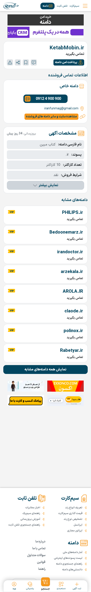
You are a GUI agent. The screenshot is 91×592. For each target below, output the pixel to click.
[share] (18, 62)
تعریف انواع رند (73, 508)
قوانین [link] (41, 562)
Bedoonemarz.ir (66, 232)
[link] (11, 6)
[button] (68, 62)
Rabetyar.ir (71, 350)
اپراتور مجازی (74, 531)
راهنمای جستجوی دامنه (69, 564)
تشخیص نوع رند (73, 519)
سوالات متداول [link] (36, 555)
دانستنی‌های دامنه (72, 570)
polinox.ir (73, 331)
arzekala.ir (72, 272)
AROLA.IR (73, 291)
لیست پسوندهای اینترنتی (68, 558)
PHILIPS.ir (72, 212)
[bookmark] (26, 62)
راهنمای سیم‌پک (31, 513)
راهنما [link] (42, 569)
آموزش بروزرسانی (30, 519)
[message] (34, 62)
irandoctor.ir (70, 252)
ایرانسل (78, 525)
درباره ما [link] (40, 541)
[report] (10, 62)
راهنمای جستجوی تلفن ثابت (24, 525)
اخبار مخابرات (32, 508)
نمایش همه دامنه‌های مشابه (45, 369)
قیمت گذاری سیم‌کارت (70, 513)
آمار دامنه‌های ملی (72, 552)
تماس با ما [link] (39, 548)
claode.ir (73, 311)
